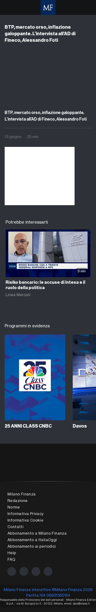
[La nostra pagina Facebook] (11, 571)
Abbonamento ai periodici (31, 546)
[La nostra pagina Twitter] (24, 571)
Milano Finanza (21, 494)
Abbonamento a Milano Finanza (37, 533)
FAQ (11, 559)
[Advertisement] (40, 176)
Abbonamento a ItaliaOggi (32, 539)
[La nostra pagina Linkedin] (36, 571)
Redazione (17, 500)
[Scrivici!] (48, 571)
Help (11, 552)
